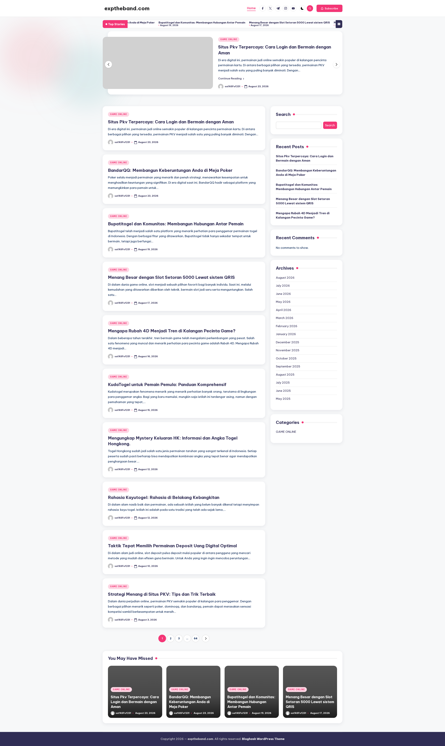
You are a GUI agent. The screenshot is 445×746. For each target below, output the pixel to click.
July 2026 (283, 286)
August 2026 (285, 278)
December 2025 (287, 342)
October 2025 (286, 358)
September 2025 (288, 366)
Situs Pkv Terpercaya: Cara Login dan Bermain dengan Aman (171, 121)
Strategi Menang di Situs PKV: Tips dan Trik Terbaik (162, 594)
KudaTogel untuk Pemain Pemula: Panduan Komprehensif (167, 384)
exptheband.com (126, 8)
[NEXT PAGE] (205, 638)
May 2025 (283, 399)
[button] (329, 8)
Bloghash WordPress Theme (263, 739)
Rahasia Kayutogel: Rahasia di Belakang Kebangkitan (163, 497)
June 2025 (283, 391)
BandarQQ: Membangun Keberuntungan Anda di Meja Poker (170, 170)
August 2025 (285, 374)
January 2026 (286, 334)
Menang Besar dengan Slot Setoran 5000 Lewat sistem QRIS (261, 22)
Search (283, 114)
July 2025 (283, 382)
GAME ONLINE (228, 39)
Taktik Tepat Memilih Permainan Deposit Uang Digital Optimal (172, 545)
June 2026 (283, 294)
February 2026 (286, 326)
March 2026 (284, 318)
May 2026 (283, 302)
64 (195, 638)
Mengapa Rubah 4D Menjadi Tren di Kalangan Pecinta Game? (172, 330)
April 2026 (283, 310)
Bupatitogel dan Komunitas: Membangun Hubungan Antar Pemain (173, 22)
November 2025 (287, 350)
